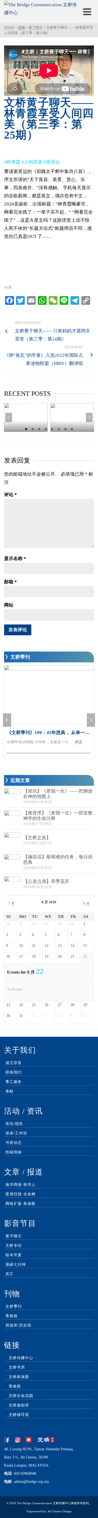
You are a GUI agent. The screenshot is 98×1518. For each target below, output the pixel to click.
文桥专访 (13, 1246)
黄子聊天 (13, 1236)
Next (89, 417)
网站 (8, 605)
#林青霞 (12, 162)
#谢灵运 (52, 162)
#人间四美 (32, 162)
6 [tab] (59, 429)
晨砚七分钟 (15, 1264)
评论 (10, 494)
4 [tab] (45, 429)
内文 (78, 742)
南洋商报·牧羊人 (20, 1185)
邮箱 (10, 581)
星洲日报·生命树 (20, 1194)
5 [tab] (52, 429)
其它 (9, 1274)
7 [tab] (65, 429)
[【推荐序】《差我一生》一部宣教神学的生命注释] (12, 818)
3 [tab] (39, 429)
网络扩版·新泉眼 (20, 1204)
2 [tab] (32, 429)
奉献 (9, 1091)
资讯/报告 (14, 1124)
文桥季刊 (13, 1306)
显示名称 (15, 558)
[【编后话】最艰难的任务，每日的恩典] (12, 862)
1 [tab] (26, 429)
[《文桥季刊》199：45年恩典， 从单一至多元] (49, 695)
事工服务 (13, 1082)
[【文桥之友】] (12, 840)
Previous (8, 417)
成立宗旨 (13, 1063)
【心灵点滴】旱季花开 (46, 881)
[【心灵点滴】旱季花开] (12, 884)
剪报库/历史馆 (18, 1325)
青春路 (11, 1316)
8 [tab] (72, 429)
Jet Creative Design (60, 1511)
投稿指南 (13, 1152)
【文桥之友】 (37, 837)
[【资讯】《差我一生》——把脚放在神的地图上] (12, 797)
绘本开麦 (13, 1255)
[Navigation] (87, 11)
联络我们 (13, 1072)
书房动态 (13, 1143)
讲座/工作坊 (16, 1133)
